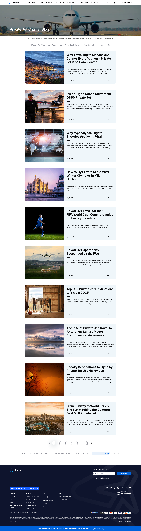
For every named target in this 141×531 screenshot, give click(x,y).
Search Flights (33, 2)
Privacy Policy (110, 478)
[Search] (107, 45)
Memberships (70, 2)
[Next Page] (91, 443)
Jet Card (80, 2)
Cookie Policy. (85, 528)
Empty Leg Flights (47, 2)
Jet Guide (59, 2)
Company (93, 2)
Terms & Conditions (100, 478)
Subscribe (124, 473)
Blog (86, 2)
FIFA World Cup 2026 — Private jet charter (24, 488)
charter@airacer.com (48, 497)
